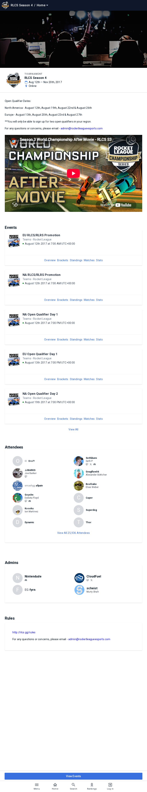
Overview (50, 260)
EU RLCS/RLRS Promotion (41, 235)
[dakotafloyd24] (30, 501)
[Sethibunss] (91, 464)
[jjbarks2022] (26, 476)
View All (73, 429)
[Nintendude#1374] (26, 580)
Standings (76, 260)
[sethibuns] (94, 464)
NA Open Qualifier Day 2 (40, 394)
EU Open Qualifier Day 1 (40, 354)
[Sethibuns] (87, 464)
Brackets (62, 260)
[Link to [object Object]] (80, 461)
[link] (94, 464)
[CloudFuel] (88, 579)
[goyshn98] (26, 500)
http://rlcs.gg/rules (23, 632)
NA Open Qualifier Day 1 (40, 314)
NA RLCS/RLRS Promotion (41, 275)
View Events (73, 776)
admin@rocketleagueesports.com (82, 128)
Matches (89, 260)
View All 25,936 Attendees (73, 532)
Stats (99, 260)
